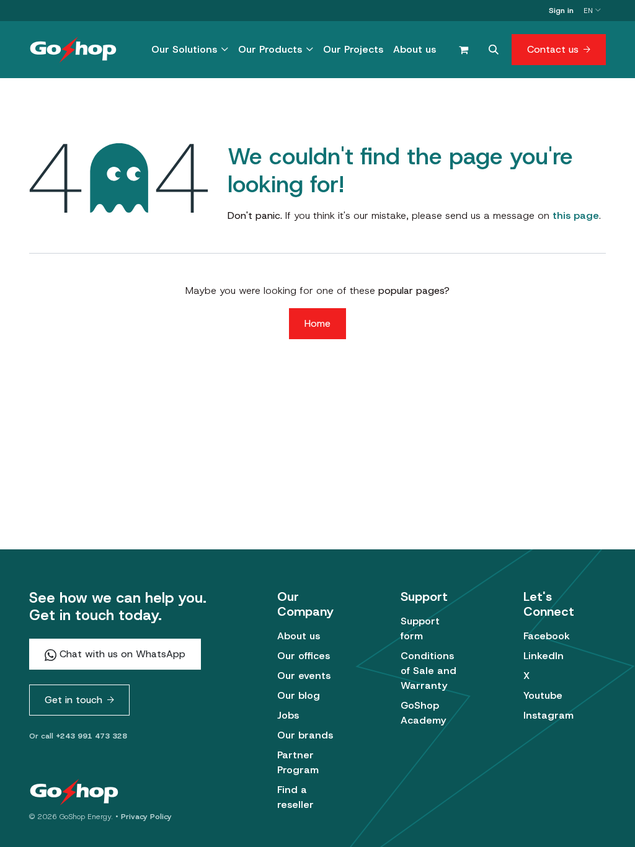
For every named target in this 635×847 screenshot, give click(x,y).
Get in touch (73, 699)
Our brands (305, 735)
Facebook (546, 635)
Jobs (288, 715)
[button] (494, 50)
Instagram (548, 715)
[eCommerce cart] (463, 49)
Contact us (553, 49)
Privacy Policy (146, 817)
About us (298, 635)
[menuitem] (189, 49)
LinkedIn (543, 655)
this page (576, 215)
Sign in (561, 11)
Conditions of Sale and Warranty (428, 670)
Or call (78, 736)
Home (317, 323)
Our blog (298, 695)
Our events (304, 675)
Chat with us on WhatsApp (120, 653)
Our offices (303, 655)
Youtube (542, 695)
